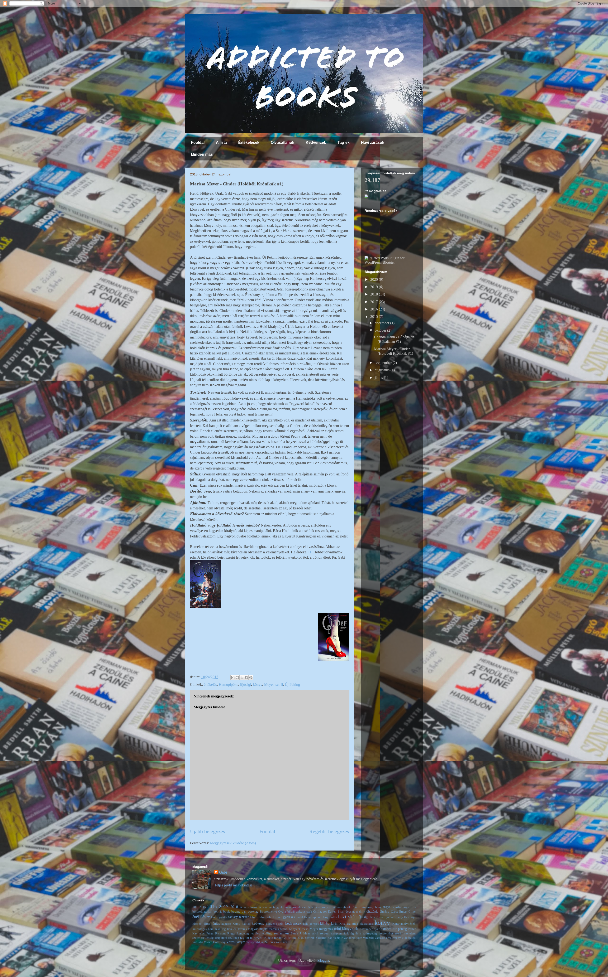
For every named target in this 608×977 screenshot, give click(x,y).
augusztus (382, 370)
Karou (236, 923)
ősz (395, 929)
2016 (374, 309)
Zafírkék (269, 942)
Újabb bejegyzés (207, 831)
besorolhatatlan (202, 911)
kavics (246, 923)
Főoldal (197, 142)
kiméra (324, 923)
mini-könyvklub (346, 929)
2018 (374, 294)
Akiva (356, 907)
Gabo (269, 917)
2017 (374, 302)
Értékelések (248, 142)
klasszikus (366, 923)
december (382, 323)
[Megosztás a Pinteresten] (250, 677)
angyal (387, 907)
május (263, 929)
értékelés (210, 684)
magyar (253, 929)
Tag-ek (343, 142)
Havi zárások (372, 142)
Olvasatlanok (282, 142)
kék (305, 923)
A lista (221, 142)
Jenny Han (402, 917)
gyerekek (289, 917)
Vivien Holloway (215, 942)
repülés (255, 933)
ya (262, 942)
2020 (374, 279)
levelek (232, 929)
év (208, 917)
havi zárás (347, 916)
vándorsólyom (353, 937)
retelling (266, 933)
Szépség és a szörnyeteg (360, 933)
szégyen (336, 933)
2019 (374, 287)
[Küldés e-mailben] (232, 677)
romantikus (281, 933)
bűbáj (291, 911)
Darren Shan (336, 911)
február (244, 917)
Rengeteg (243, 933)
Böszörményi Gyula (273, 911)
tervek (258, 937)
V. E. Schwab (306, 937)
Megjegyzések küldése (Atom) (233, 843)
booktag (253, 911)
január (390, 917)
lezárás (242, 929)
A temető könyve (319, 907)
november (366, 929)
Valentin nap (324, 937)
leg (224, 929)
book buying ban (234, 911)
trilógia (268, 937)
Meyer (269, 684)
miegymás (326, 929)
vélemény (394, 937)
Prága (210, 933)
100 (194, 907)
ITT (311, 552)
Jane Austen (377, 917)
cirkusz (300, 911)
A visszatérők (342, 907)
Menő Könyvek (290, 929)
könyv (257, 684)
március (274, 929)
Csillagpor (320, 911)
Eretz (394, 911)
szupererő (221, 937)
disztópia (372, 911)
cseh (309, 911)
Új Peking (292, 684)
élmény (384, 911)
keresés (314, 923)
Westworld (253, 942)
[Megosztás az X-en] (241, 677)
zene (286, 942)
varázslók (381, 937)
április (397, 907)
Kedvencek (316, 142)
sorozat (324, 933)
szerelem (410, 933)
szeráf (399, 933)
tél (251, 937)
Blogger (323, 960)
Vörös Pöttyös (235, 942)
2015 (374, 316)
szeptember (384, 363)
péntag (402, 929)
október (381, 330)
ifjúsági (245, 684)
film (262, 917)
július (379, 378)
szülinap (233, 937)
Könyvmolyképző (404, 923)
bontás (218, 911)
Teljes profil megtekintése (233, 885)
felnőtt (254, 917)
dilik (362, 911)
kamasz (226, 923)
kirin (334, 923)
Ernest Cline (407, 911)
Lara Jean (214, 929)
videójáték (409, 937)
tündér (278, 937)
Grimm (277, 917)
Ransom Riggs (225, 933)
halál (300, 917)
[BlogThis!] (237, 677)
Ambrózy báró (371, 907)
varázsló (368, 937)
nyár (377, 929)
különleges (199, 929)
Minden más (202, 154)
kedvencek (293, 923)
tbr (247, 937)
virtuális (197, 942)
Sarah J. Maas (300, 933)
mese (305, 929)
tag (242, 937)
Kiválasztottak (348, 923)
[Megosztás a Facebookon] (246, 677)
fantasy (233, 917)
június (216, 923)
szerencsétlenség (203, 937)
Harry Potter (329, 917)
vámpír (337, 937)
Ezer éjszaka (219, 917)
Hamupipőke (228, 684)
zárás (279, 942)
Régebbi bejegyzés (329, 831)
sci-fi (279, 684)
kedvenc (258, 923)
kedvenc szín (275, 923)
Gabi (223, 872)
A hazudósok (248, 907)
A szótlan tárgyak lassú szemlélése (282, 907)
